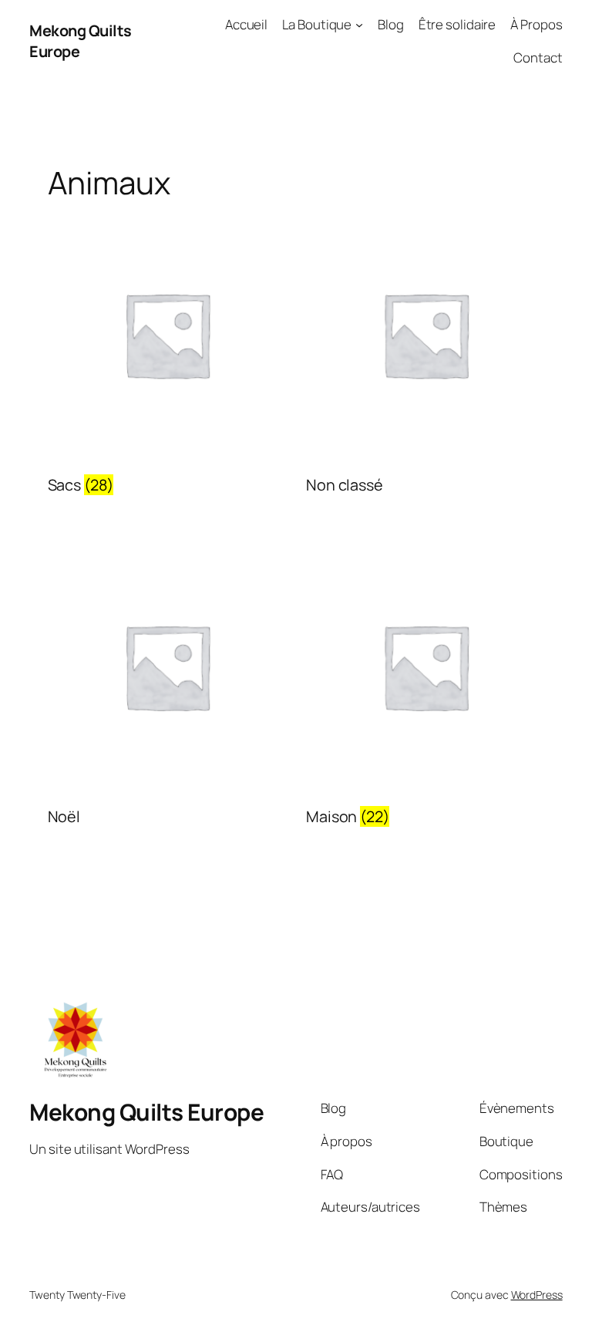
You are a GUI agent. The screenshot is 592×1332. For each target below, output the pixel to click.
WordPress (537, 1294)
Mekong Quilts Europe (146, 1112)
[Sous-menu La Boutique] (359, 25)
